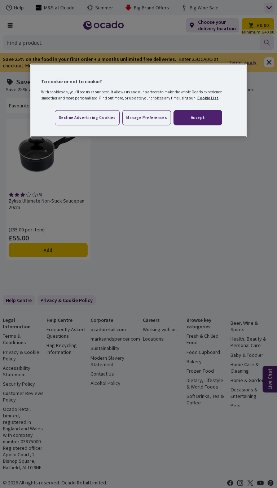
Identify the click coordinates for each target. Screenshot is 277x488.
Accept (198, 117)
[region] (138, 100)
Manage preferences (146, 117)
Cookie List (208, 97)
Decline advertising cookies (87, 117)
